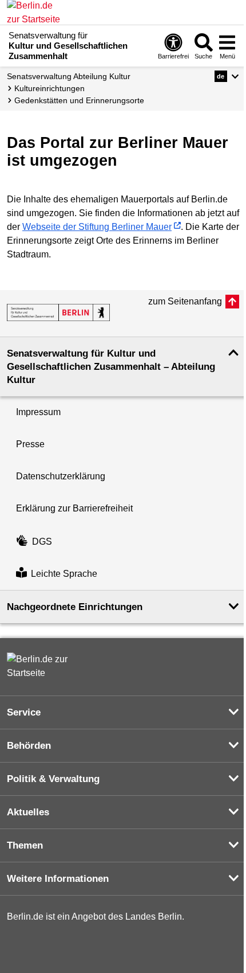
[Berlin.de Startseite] (41, 666)
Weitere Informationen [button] (58, 878)
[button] (227, 76)
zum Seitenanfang (185, 301)
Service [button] (24, 712)
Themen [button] (25, 845)
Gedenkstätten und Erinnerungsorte (79, 100)
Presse (30, 444)
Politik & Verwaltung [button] (53, 778)
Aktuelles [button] (28, 812)
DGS (42, 541)
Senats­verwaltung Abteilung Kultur (68, 76)
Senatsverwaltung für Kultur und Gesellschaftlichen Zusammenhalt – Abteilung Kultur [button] (111, 366)
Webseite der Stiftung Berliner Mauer (97, 227)
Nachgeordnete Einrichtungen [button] (74, 606)
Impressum (38, 412)
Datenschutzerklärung (60, 476)
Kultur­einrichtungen (49, 88)
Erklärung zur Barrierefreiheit (74, 508)
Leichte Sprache (64, 574)
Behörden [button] (29, 745)
